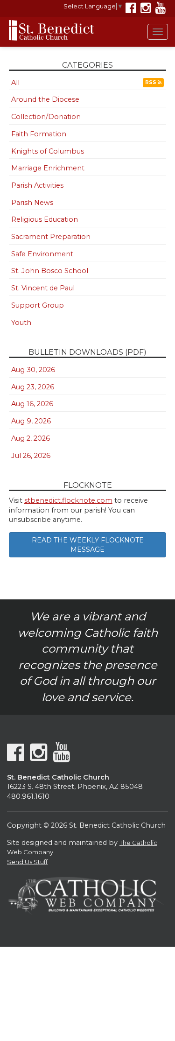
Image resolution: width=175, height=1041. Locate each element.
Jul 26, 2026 (30, 455)
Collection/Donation (46, 117)
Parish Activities (37, 185)
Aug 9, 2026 (31, 421)
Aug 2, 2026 (30, 438)
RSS (151, 82)
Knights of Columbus (47, 151)
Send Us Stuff (27, 861)
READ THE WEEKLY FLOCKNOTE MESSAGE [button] (88, 545)
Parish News (32, 202)
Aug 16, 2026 (32, 404)
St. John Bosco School (49, 271)
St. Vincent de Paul (43, 288)
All (15, 82)
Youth (21, 322)
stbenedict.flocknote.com (68, 500)
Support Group (37, 305)
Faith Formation (38, 134)
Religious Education (44, 219)
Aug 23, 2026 (32, 387)
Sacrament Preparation (51, 236)
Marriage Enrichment (47, 168)
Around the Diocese (45, 99)
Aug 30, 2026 (33, 370)
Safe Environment (42, 254)
